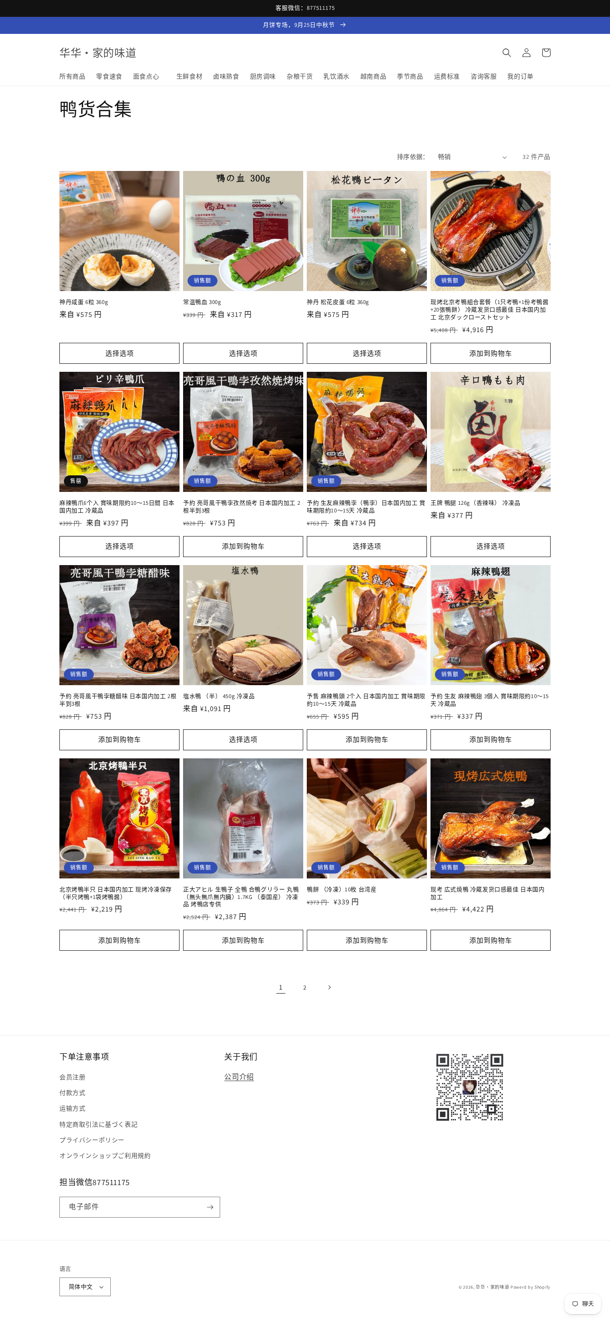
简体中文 (81, 1286)
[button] (507, 52)
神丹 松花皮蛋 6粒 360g (338, 302)
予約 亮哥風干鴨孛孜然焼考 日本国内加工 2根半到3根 (241, 506)
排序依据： (413, 157)
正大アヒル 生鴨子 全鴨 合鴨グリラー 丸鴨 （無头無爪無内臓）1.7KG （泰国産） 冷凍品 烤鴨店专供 (241, 897)
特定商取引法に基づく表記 (98, 1124)
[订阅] (210, 1207)
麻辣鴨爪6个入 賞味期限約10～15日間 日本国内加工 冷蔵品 (117, 506)
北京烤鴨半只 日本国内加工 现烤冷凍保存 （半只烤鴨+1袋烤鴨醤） (115, 893)
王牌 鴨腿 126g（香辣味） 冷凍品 (475, 503)
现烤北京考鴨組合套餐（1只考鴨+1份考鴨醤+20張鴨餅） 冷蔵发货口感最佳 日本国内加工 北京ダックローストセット (489, 310)
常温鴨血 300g (202, 302)
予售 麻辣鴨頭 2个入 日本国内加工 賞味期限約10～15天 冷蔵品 (366, 700)
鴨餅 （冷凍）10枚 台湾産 (341, 889)
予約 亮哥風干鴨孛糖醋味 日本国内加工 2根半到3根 (117, 700)
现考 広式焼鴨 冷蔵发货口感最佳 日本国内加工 (487, 893)
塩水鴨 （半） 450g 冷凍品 (219, 696)
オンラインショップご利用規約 (104, 1156)
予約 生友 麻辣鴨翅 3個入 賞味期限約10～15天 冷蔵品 (489, 700)
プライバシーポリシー (92, 1140)
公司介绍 (239, 1077)
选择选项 (119, 353)
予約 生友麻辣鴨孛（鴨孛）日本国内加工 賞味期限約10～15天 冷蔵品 (366, 506)
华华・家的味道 (492, 1287)
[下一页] (329, 987)
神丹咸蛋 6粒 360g (83, 302)
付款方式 (72, 1093)
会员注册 (72, 1077)
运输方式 (72, 1108)
